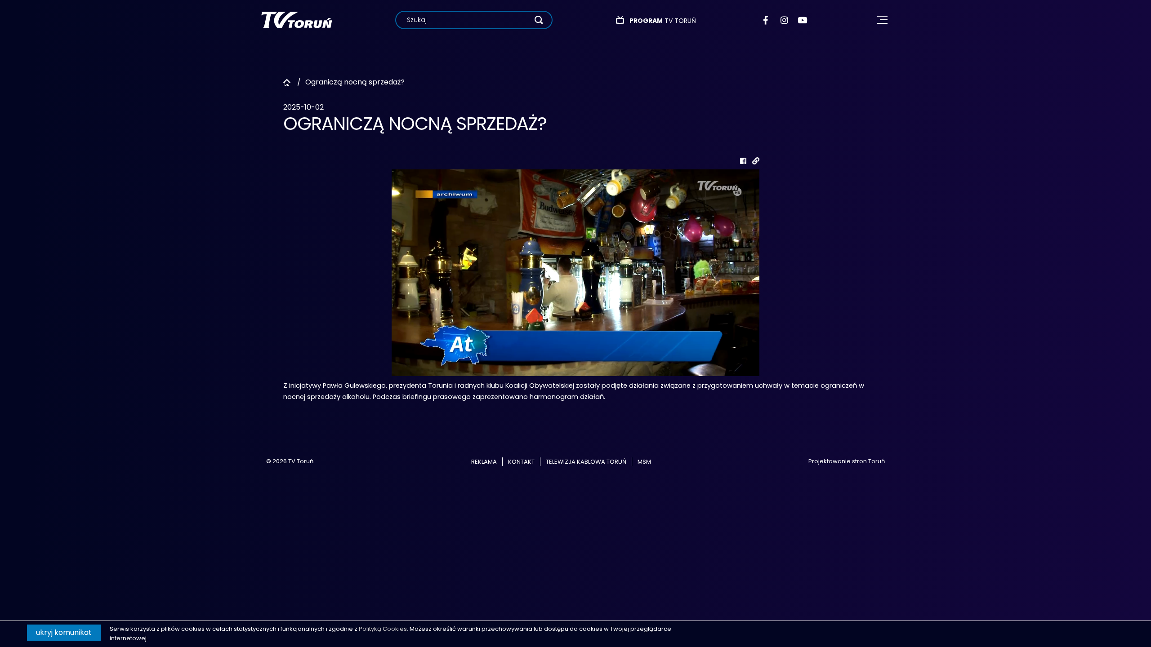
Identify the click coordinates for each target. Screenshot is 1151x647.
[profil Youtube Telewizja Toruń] (802, 20)
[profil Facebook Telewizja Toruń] (767, 20)
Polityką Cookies (383, 629)
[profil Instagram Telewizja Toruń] (785, 20)
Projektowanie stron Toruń (846, 461)
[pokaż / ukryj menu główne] (882, 20)
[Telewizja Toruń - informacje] (296, 19)
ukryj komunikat (64, 632)
